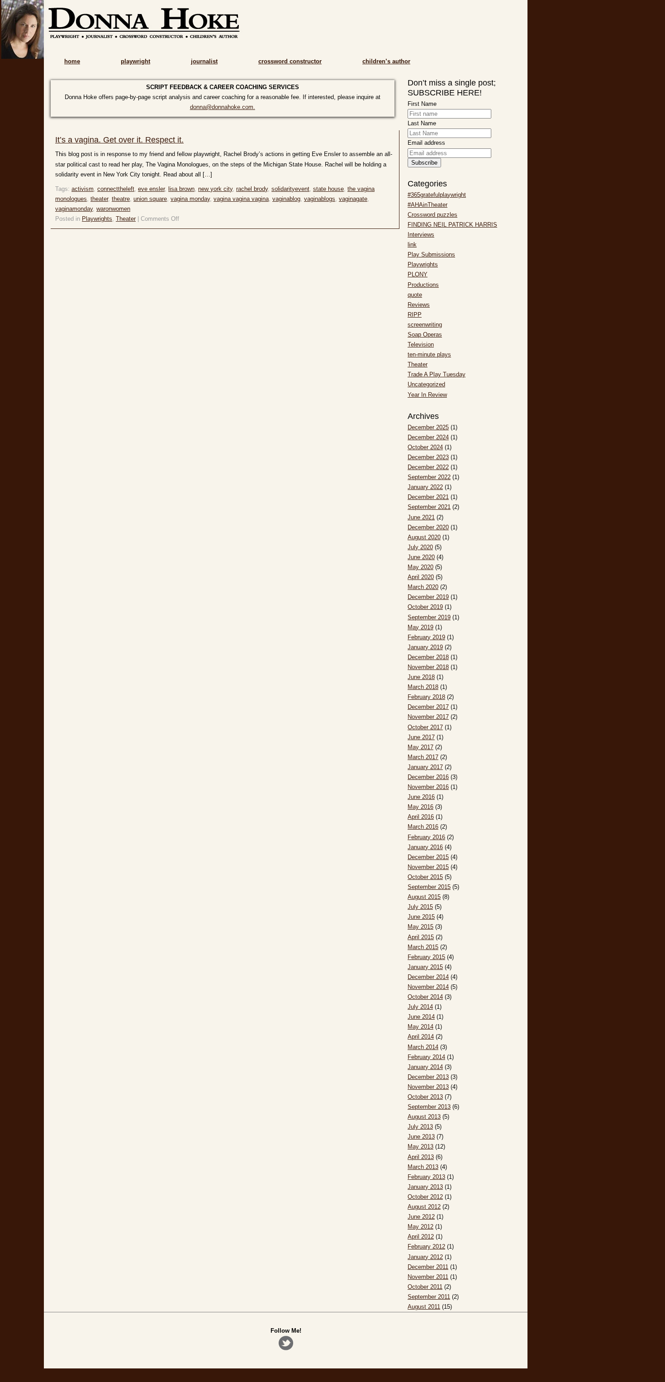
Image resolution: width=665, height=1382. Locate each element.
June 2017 (421, 737)
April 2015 (421, 937)
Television (421, 344)
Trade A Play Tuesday (437, 374)
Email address (426, 142)
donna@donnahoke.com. (222, 107)
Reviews (419, 304)
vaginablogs (319, 198)
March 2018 (423, 687)
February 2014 (426, 1057)
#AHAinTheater (427, 204)
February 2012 (426, 1246)
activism (82, 188)
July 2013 (420, 1126)
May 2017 (420, 747)
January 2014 (425, 1067)
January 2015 (425, 967)
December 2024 (428, 437)
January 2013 (425, 1186)
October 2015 (425, 877)
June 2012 (421, 1216)
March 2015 (423, 947)
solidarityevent (290, 188)
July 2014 (420, 1006)
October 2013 (425, 1096)
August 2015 (424, 896)
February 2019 (426, 637)
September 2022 (429, 477)
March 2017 (423, 757)
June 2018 (421, 677)
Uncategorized (426, 384)
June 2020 (421, 557)
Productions (423, 284)
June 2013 (421, 1136)
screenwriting (425, 324)
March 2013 (423, 1167)
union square (150, 198)
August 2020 (424, 537)
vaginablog (286, 198)
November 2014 (428, 986)
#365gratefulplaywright (437, 194)
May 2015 (420, 926)
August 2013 (424, 1116)
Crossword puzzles (432, 214)
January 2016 (425, 847)
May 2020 (420, 567)
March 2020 (423, 587)
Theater (126, 218)
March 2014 (423, 1047)
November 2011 (428, 1276)
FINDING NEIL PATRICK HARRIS (452, 224)
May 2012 (420, 1226)
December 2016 (428, 777)
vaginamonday (74, 208)
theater (99, 198)
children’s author (386, 61)
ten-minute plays (429, 354)
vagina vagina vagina (241, 198)
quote (415, 294)
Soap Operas (425, 334)
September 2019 (429, 617)
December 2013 (428, 1076)
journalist (204, 61)
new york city (215, 188)
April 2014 (421, 1036)
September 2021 (429, 506)
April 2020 (421, 577)
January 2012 (425, 1257)
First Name (422, 103)
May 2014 (420, 1026)
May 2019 (420, 627)
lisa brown (181, 188)
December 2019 (428, 597)
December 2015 (428, 857)
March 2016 (423, 826)
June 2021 (421, 517)
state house (328, 188)
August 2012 (424, 1206)
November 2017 (428, 716)
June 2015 (421, 916)
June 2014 (421, 1016)
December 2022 (428, 467)
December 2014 (428, 977)
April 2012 (421, 1236)
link (412, 244)
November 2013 (428, 1086)
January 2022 (425, 487)
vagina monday (190, 198)
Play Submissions (431, 254)
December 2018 (428, 657)
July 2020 (420, 547)
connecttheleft (115, 188)
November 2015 (428, 867)
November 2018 (428, 667)
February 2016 (426, 837)
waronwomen (113, 208)
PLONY (418, 274)
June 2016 (421, 796)
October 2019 (425, 606)
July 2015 (420, 906)
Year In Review (427, 394)
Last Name (422, 123)
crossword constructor (290, 61)
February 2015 (426, 957)
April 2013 (421, 1157)
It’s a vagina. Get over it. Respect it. (119, 139)
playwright (135, 61)
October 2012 (425, 1196)
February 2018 (426, 696)
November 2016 (428, 787)
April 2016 (421, 816)
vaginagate (353, 198)
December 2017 (428, 706)
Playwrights (97, 218)
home (72, 61)
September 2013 (429, 1106)
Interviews (421, 234)
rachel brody (252, 188)
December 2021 (428, 497)
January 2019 (425, 647)
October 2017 (425, 727)
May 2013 (420, 1146)
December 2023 (428, 457)
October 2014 (425, 996)
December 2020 (428, 527)
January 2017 (425, 767)
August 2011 (424, 1306)
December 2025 (428, 427)
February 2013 (426, 1176)
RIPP (415, 314)
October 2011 (425, 1286)
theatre (121, 198)
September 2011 (429, 1296)
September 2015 (429, 886)
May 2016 (420, 806)
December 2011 (428, 1266)
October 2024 (425, 447)
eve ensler (151, 188)
